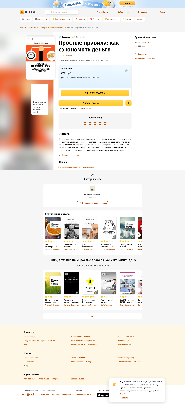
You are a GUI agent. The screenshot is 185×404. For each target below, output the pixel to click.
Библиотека (123, 12)
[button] (138, 234)
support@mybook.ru (64, 394)
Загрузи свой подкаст (134, 19)
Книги (27, 19)
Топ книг (96, 19)
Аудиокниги (42, 19)
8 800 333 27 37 (47, 394)
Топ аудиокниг (112, 19)
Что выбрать (102, 12)
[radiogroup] (95, 123)
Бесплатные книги (62, 19)
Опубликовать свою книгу (145, 58)
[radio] (85, 123)
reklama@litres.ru (83, 394)
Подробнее (124, 394)
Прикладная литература (70, 167)
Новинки (81, 19)
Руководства (88, 167)
